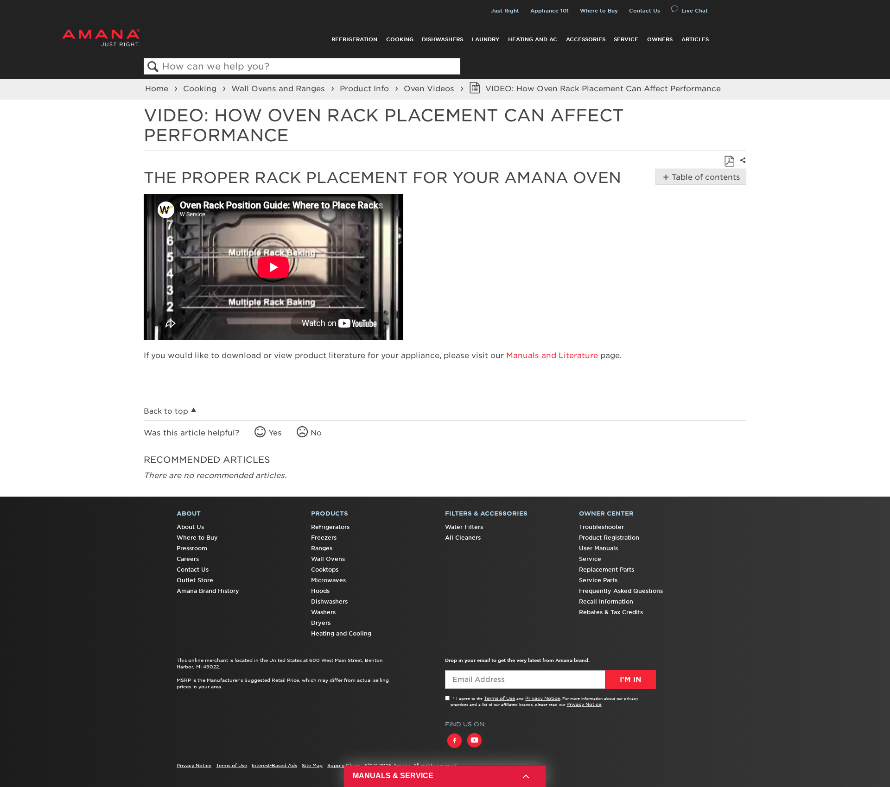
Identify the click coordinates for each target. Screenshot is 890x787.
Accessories (585, 39)
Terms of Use (499, 698)
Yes (275, 432)
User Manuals (598, 548)
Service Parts (598, 580)
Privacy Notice (542, 698)
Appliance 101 (549, 10)
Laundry (485, 39)
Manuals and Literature (552, 355)
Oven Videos (430, 88)
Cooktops (324, 569)
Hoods (320, 590)
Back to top (166, 411)
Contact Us (644, 10)
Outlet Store (195, 580)
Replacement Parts (606, 569)
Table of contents (704, 177)
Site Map (312, 765)
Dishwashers (442, 39)
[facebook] (455, 749)
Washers (323, 612)
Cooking (399, 39)
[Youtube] (474, 749)
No (316, 432)
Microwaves (328, 580)
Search (153, 67)
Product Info (365, 88)
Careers (188, 558)
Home (158, 88)
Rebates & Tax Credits (611, 612)
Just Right (505, 10)
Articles (695, 39)
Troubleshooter (601, 526)
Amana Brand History (208, 590)
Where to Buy (599, 10)
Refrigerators (330, 526)
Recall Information (606, 601)
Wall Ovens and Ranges (279, 88)
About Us (190, 526)
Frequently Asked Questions (621, 590)
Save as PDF (729, 161)
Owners (660, 39)
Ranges (321, 548)
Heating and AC (532, 39)
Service (626, 39)
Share (741, 166)
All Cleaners (463, 537)
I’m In (630, 679)
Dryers (321, 622)
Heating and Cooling (341, 633)
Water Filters (464, 526)
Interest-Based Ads (274, 765)
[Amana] (101, 37)
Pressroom (192, 548)
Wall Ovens (328, 558)
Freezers (324, 537)
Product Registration (609, 537)
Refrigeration (354, 39)
